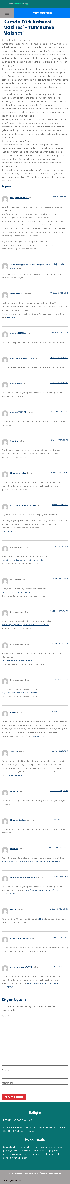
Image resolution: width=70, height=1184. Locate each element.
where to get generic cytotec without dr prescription (25, 624)
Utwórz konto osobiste (21, 938)
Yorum (5, 1016)
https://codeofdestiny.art (23, 505)
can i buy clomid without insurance (17, 592)
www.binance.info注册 (21, 967)
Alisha (13, 712)
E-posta (5, 1070)
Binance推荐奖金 (18, 333)
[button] (7, 12)
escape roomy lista (19, 197)
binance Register (18, 820)
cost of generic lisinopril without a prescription (23, 560)
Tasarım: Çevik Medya (11, 1180)
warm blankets (17, 294)
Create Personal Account (22, 358)
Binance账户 (16, 383)
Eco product (12, 317)
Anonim (14, 441)
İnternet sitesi (8, 1083)
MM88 (13, 910)
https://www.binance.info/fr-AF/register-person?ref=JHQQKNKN (31, 861)
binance (14, 791)
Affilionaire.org (15, 775)
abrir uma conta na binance (23, 877)
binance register (18, 473)
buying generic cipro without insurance (19, 693)
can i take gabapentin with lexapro (17, 660)
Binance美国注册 (18, 412)
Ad (3, 1057)
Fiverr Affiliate (38, 736)
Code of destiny (9, 531)
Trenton (14, 752)
